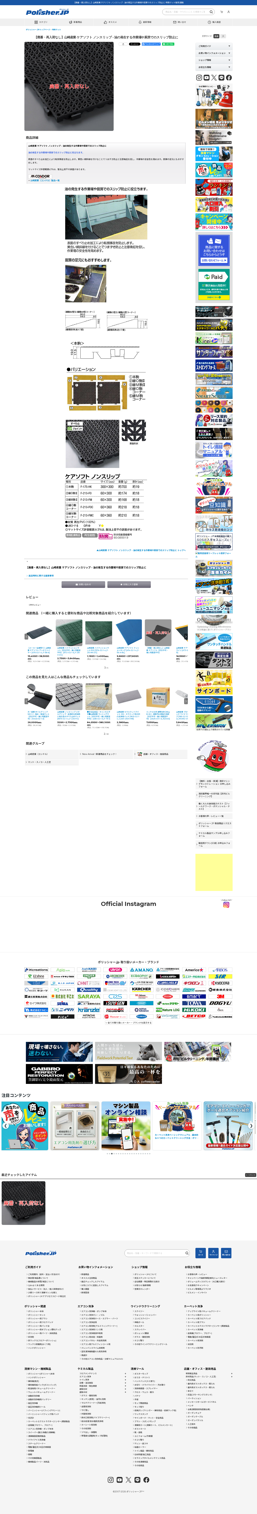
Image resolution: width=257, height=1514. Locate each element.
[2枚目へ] (109, 1153)
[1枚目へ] (107, 1153)
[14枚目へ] (136, 1153)
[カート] (221, 12)
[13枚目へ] (134, 1153)
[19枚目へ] (147, 1153)
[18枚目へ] (145, 1153)
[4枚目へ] (114, 1153)
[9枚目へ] (125, 1153)
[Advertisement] (214, 872)
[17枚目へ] (143, 1153)
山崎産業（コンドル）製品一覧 (45, 180)
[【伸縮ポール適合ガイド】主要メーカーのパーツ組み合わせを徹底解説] (125, 1125)
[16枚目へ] (140, 1153)
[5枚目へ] (116, 1153)
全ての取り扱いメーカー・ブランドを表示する (129, 1023)
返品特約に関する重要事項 (41, 575)
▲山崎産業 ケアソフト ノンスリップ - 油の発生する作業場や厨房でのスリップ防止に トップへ (141, 550)
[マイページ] (228, 12)
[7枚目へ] (120, 1153)
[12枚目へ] (132, 1153)
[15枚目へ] (138, 1153)
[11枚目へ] (129, 1153)
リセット (251, 1175)
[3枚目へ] (111, 1153)
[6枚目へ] (118, 1153)
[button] (41, 22)
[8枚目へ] (123, 1153)
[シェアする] (123, 44)
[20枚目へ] (149, 1153)
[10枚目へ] (127, 1153)
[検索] (211, 12)
